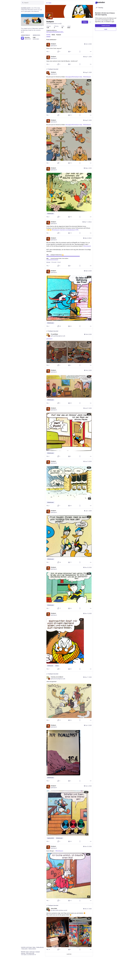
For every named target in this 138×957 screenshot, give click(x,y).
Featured (58, 34)
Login (105, 29)
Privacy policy (24, 948)
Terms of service (32, 948)
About (30, 947)
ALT (89, 111)
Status (34, 947)
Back (49, 3)
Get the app (32, 951)
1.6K (47, 27)
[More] (91, 52)
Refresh (48, 262)
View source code (30, 953)
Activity (48, 34)
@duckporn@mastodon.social (53, 23)
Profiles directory (40, 947)
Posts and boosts (51, 39)
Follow (85, 22)
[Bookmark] (80, 52)
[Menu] (90, 22)
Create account (106, 25)
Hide (89, 80)
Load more (69, 954)
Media (53, 34)
